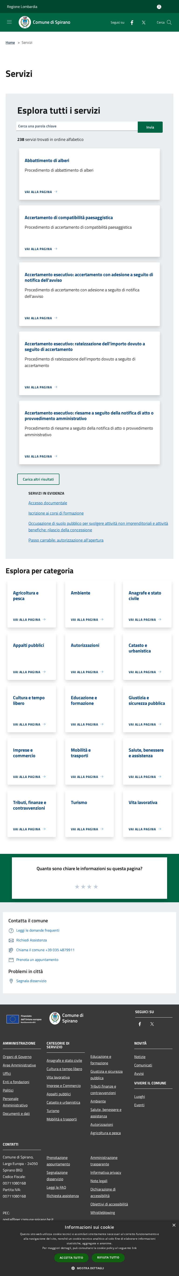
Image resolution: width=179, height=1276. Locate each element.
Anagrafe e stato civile (64, 1060)
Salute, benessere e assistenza (105, 1113)
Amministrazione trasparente (103, 1161)
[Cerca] (169, 22)
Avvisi (139, 1073)
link (134, 1248)
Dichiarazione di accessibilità (103, 1192)
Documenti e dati (16, 1113)
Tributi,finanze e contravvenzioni (103, 1089)
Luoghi (139, 1096)
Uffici (7, 1073)
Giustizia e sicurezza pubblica (106, 1075)
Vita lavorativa (58, 1077)
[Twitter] (141, 22)
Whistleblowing (102, 1212)
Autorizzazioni (101, 1124)
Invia (150, 127)
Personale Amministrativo (15, 1102)
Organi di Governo (17, 1056)
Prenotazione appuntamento (58, 1161)
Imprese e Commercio (64, 1085)
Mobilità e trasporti (62, 1119)
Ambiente (98, 1101)
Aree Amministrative (19, 1065)
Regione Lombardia (22, 6)
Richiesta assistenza (63, 1195)
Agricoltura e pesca (105, 1133)
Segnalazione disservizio (57, 1176)
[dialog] (89, 1248)
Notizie (139, 1056)
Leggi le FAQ (56, 1187)
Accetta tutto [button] (71, 1258)
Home (10, 42)
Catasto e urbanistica (63, 1102)
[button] (89, 1268)
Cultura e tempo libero (64, 1069)
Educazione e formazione (100, 1060)
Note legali (98, 1181)
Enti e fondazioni (16, 1082)
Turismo (53, 1110)
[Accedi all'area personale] (159, 6)
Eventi (139, 1105)
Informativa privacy (105, 1172)
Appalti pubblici (59, 1094)
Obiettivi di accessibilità (109, 1204)
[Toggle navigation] (9, 22)
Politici (8, 1090)
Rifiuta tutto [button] (108, 1257)
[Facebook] (130, 22)
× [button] (174, 1225)
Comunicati (143, 1065)
